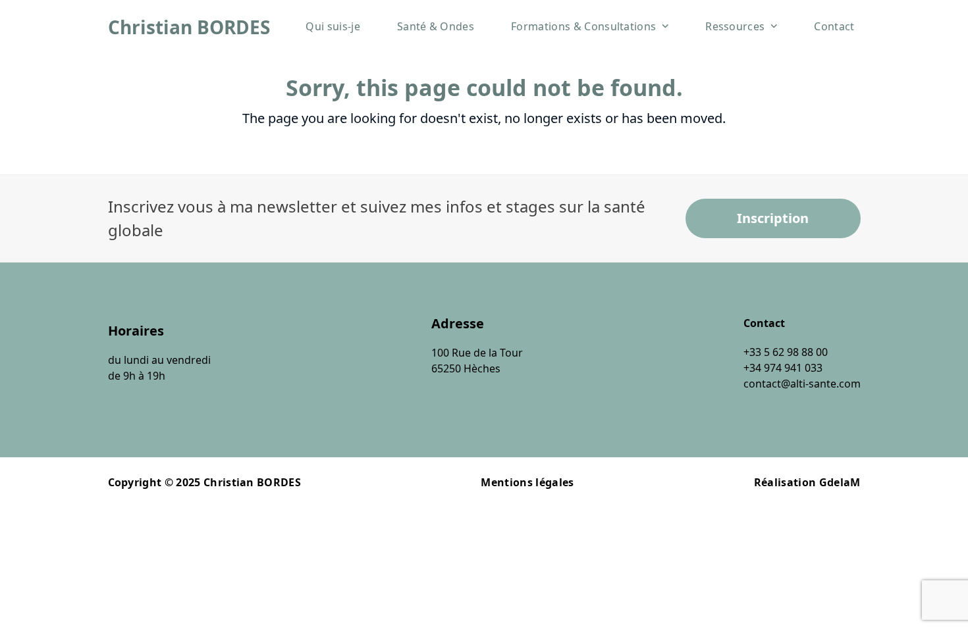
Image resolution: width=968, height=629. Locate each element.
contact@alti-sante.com (802, 383)
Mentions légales (527, 482)
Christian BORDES (189, 26)
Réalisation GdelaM (807, 482)
